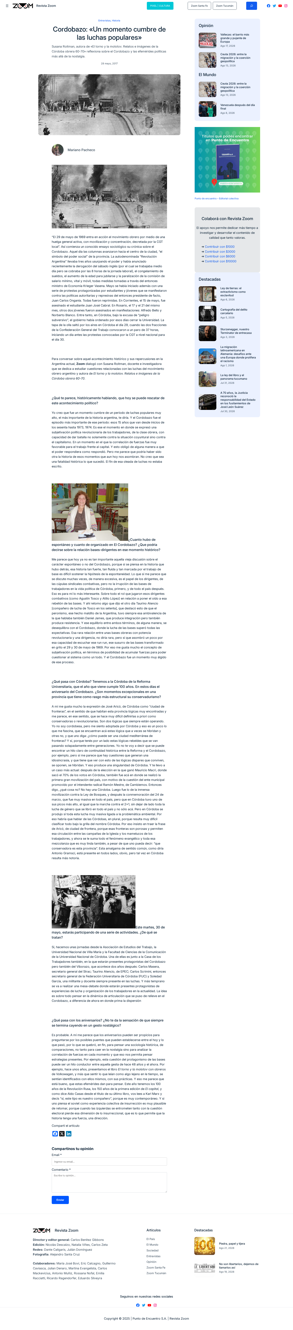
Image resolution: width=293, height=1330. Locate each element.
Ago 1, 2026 (227, 365)
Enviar (60, 1199)
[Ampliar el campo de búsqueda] (251, 6)
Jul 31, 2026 (227, 382)
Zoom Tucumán (224, 5)
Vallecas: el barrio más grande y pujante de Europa (234, 38)
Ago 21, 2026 (226, 1247)
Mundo (209, 74)
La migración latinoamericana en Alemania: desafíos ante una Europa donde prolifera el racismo (238, 354)
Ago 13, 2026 (228, 65)
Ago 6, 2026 (227, 299)
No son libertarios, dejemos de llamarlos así (238, 1265)
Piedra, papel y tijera (232, 1243)
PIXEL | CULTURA (160, 5)
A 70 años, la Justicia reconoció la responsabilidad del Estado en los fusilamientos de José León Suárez (238, 400)
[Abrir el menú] (7, 6)
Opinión (206, 25)
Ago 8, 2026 (227, 112)
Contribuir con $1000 (220, 246)
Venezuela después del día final (237, 106)
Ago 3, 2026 (227, 337)
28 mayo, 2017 (109, 63)
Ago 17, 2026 (227, 45)
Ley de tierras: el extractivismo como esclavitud (233, 291)
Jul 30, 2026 (227, 411)
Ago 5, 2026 (227, 317)
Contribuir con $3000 (220, 251)
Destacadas (210, 279)
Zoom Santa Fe (199, 5)
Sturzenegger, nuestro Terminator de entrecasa (236, 331)
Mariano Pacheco (81, 150)
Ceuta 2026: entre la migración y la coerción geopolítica (235, 57)
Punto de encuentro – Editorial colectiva (217, 198)
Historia (116, 20)
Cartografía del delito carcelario (233, 311)
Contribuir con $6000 (220, 256)
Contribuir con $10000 (220, 261)
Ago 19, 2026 (226, 1271)
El (201, 74)
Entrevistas (104, 20)
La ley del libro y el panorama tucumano (233, 376)
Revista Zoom (66, 1230)
